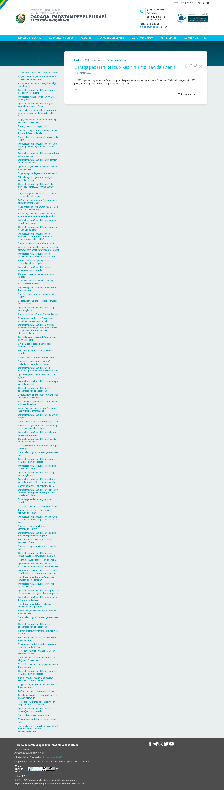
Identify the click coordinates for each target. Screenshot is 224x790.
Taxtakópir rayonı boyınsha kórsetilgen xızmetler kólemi (36, 652)
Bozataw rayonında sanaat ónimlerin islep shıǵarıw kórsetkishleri (38, 396)
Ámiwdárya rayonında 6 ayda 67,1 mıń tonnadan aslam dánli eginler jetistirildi (36, 215)
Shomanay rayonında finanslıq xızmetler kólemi (37, 547)
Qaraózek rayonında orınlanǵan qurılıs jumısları (36, 275)
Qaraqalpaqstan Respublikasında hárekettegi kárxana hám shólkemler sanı (38, 369)
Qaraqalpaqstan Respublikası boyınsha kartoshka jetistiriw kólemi (36, 104)
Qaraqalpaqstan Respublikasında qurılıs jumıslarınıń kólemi (37, 221)
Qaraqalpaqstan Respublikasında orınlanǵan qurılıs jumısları (34, 268)
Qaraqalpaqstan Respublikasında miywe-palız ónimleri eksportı (37, 91)
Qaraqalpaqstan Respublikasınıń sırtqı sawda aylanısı (36, 309)
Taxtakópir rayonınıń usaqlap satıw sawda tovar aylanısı (38, 665)
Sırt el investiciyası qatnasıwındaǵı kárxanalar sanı (34, 345)
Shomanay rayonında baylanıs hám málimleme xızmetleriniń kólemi (35, 362)
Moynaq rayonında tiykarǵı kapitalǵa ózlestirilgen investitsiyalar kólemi (35, 319)
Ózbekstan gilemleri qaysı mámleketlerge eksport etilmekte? (38, 696)
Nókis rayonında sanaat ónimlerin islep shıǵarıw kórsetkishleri (36, 659)
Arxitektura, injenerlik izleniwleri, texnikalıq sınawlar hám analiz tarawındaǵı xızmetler (38, 248)
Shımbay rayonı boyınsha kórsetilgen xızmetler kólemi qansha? (35, 679)
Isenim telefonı (154, 19)
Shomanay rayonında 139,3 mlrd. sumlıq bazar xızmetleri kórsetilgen (37, 427)
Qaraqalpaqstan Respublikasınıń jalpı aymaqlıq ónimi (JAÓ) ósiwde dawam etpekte (36, 187)
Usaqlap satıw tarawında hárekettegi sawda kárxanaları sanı (35, 282)
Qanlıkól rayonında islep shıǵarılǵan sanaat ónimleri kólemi (38, 338)
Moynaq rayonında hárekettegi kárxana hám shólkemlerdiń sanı (37, 645)
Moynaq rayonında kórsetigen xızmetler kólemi (37, 720)
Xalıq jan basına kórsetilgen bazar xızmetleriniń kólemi (34, 511)
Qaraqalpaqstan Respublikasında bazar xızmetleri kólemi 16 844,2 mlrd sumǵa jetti (39, 480)
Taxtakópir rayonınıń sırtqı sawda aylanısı (37, 506)
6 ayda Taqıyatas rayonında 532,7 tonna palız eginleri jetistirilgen (37, 194)
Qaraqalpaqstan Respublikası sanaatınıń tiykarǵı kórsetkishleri (37, 598)
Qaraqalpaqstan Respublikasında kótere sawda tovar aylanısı (37, 433)
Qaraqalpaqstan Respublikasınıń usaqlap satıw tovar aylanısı (37, 161)
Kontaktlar (191, 38)
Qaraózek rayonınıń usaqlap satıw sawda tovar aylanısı (37, 168)
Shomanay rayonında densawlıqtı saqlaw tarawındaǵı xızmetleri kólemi (37, 131)
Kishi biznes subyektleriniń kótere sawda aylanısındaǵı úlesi (37, 402)
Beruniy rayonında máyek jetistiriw (34, 126)
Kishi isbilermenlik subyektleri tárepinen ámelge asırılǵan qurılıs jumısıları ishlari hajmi (37, 113)
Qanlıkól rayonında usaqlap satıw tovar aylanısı (36, 376)
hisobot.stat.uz (149, 26)
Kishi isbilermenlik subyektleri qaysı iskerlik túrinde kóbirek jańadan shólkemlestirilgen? (38, 729)
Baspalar (86, 38)
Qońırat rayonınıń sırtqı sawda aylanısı (36, 691)
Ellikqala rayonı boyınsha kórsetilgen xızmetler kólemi (35, 178)
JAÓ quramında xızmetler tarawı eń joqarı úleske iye (38, 447)
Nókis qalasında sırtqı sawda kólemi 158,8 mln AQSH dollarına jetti (38, 208)
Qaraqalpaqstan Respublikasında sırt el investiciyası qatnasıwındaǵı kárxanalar (37, 554)
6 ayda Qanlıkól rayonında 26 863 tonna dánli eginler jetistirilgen (37, 78)
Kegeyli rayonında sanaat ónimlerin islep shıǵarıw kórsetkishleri (37, 121)
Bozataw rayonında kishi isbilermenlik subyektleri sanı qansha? (36, 605)
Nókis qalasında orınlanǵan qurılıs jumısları (38, 421)
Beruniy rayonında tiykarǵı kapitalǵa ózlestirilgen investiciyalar (35, 262)
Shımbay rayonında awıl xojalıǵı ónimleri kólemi (37, 295)
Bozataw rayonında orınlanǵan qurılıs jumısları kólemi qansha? (36, 578)
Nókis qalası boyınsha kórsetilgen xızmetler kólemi (38, 138)
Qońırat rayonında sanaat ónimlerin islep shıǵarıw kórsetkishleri (37, 201)
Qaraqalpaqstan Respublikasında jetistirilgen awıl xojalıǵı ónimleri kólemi (36, 255)
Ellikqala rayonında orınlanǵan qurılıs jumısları (35, 352)
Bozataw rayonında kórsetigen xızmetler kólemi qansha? (37, 302)
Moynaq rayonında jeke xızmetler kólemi (37, 173)
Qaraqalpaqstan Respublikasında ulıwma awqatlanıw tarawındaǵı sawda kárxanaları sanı (38, 519)
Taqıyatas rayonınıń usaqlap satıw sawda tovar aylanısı (37, 685)
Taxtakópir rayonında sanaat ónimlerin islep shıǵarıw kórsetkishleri (36, 703)
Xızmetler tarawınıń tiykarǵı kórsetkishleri (38, 314)
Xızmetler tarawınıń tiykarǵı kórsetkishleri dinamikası (38, 632)
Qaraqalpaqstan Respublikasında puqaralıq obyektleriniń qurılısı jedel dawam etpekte (38, 592)
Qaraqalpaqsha (187, 2)
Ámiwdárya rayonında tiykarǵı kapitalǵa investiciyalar (37, 84)
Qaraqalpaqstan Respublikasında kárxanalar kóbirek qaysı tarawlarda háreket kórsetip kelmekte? (35, 236)
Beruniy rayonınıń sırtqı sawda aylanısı (36, 357)
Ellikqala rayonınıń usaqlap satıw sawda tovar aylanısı (37, 288)
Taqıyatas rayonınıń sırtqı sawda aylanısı (37, 560)
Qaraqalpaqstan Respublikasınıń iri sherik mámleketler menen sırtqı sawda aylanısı (37, 571)
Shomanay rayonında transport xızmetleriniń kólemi (33, 527)
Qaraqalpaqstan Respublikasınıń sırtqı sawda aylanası (36, 474)
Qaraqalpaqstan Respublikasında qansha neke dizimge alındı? (37, 228)
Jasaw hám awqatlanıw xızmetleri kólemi (38, 73)
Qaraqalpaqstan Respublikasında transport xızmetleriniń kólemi (38, 382)
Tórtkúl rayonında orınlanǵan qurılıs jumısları (35, 500)
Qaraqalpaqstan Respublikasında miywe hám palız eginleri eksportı (37, 460)
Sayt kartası (36, 757)
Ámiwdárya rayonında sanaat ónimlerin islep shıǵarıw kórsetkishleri (37, 409)
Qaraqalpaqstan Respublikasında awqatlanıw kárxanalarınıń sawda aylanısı (38, 565)
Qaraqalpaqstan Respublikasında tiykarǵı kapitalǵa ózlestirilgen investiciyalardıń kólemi (37, 146)
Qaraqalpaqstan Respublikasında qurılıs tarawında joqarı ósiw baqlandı (37, 534)
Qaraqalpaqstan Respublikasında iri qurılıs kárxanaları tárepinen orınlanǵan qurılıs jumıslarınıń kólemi (38, 493)
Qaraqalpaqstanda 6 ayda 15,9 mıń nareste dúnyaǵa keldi (39, 98)
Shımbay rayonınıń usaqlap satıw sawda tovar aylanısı (37, 612)
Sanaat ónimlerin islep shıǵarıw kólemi (36, 243)
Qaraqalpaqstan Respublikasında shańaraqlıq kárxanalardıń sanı (34, 389)
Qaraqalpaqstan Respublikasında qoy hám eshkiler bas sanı (38, 154)
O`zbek (174, 2)
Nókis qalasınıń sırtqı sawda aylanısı (35, 715)
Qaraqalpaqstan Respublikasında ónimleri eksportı (38, 416)
